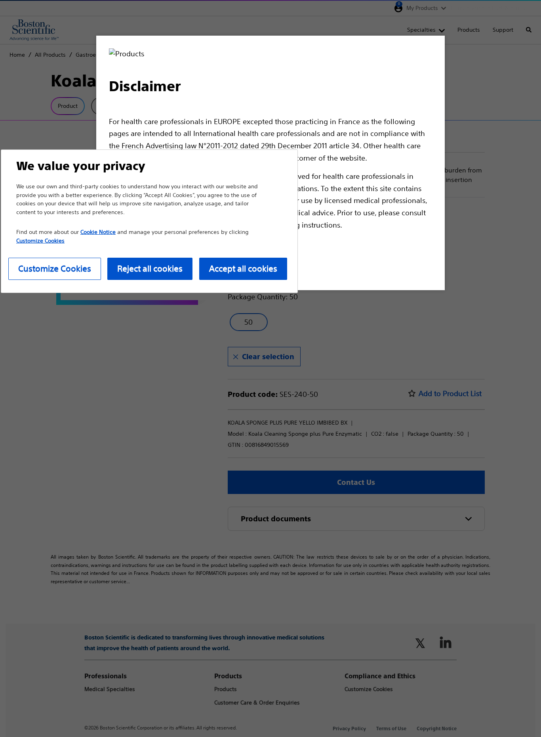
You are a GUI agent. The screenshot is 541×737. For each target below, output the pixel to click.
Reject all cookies (150, 269)
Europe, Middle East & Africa (488, 7)
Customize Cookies (54, 269)
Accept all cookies (243, 269)
